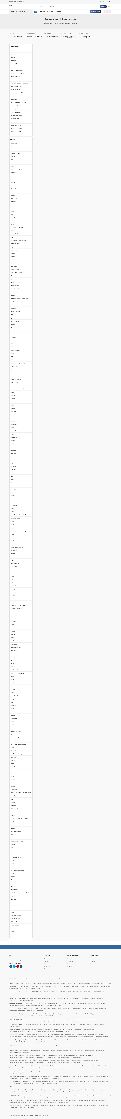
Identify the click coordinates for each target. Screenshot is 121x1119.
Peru (12, 702)
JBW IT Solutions (44, 1115)
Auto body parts (84, 986)
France (12, 376)
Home (35, 11)
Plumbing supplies (13, 1015)
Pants (21, 983)
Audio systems (64, 1019)
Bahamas (13, 192)
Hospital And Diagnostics (17, 70)
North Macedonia (15, 563)
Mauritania (13, 592)
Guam (12, 427)
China (12, 282)
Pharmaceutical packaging (49, 1091)
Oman (12, 679)
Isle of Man (13, 466)
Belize (12, 211)
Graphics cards (13, 1010)
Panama (13, 692)
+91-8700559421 (15, 963)
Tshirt (17, 983)
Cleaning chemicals (26, 1005)
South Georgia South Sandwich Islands (21, 792)
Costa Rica (13, 308)
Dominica (13, 330)
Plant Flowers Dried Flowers (80, 978)
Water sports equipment (71, 1100)
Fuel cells (29, 1031)
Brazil (12, 237)
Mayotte (13, 599)
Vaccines (42, 1097)
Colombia (13, 292)
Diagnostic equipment (40, 1055)
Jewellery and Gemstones (17, 105)
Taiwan (12, 834)
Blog (100, 1)
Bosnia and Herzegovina (17, 227)
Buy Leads (50, 11)
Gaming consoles (49, 1021)
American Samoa (15, 153)
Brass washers (20, 1000)
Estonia (12, 356)
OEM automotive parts (23, 986)
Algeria (12, 150)
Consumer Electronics (16, 86)
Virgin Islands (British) (16, 915)
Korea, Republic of (15, 518)
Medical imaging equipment (15, 1057)
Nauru (12, 637)
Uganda (13, 876)
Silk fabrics (52, 1105)
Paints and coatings (81, 1003)
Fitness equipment (19, 1100)
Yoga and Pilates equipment (34, 1102)
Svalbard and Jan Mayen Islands (19, 818)
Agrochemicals (62, 1003)
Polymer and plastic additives (54, 1005)
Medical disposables (73, 1055)
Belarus (12, 204)
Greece (12, 414)
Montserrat (13, 621)
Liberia (12, 544)
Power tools (78, 1013)
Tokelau (13, 850)
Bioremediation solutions (60, 1036)
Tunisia (12, 860)
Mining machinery (56, 1078)
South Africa (14, 789)
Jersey (12, 492)
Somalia (13, 786)
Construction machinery (50, 1013)
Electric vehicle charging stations (17, 1031)
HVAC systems (34, 1015)
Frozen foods (36, 1041)
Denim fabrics (23, 1107)
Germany (13, 402)
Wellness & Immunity (37, 991)
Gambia (13, 395)
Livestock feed (26, 980)
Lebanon (13, 537)
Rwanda (13, 734)
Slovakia (13, 776)
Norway (12, 676)
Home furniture (28, 1045)
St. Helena (13, 805)
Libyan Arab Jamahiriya (17, 547)
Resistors (11, 1026)
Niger (12, 660)
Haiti (12, 443)
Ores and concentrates (92, 1081)
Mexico (12, 602)
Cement (37, 1083)
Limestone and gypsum (28, 1083)
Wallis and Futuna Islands (17, 922)
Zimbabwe (13, 934)
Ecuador (13, 340)
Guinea (12, 434)
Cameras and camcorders (15, 1021)
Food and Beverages (16, 63)
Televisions (56, 1019)
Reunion (13, 724)
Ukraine (13, 879)
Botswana (13, 230)
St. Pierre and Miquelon (17, 808)
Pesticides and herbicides (15, 980)
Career (45, 963)
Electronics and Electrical (17, 73)
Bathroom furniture (90, 1045)
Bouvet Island (14, 234)
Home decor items (79, 1050)
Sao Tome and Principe (17, 754)
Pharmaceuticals (15, 118)
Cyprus (12, 318)
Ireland (12, 479)
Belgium (13, 208)
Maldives (13, 576)
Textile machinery (67, 1076)
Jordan (12, 502)
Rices (19, 978)
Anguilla (13, 163)
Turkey (12, 863)
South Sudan (14, 795)
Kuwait (12, 524)
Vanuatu (13, 902)
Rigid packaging (99, 1089)
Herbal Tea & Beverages (65, 991)
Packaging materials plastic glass (31, 1089)
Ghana (12, 405)
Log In (110, 6)
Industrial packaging (73, 1091)
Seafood (87, 1039)
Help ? (110, 1)
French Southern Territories (18, 389)
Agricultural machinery (34, 1076)
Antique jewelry (89, 1071)
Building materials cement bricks (26, 1013)
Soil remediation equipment (101, 1036)
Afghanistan (14, 143)
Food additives (36, 1039)
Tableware (52, 1050)
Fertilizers (54, 978)
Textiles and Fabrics (16, 125)
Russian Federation (16, 731)
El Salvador (13, 347)
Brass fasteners (67, 998)
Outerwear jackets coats (97, 983)
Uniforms (69, 983)
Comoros (13, 295)
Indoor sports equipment (45, 1100)
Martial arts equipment (63, 1102)
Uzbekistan (13, 899)
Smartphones (27, 1019)
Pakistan (13, 682)
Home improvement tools (15, 1052)
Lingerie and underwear (78, 983)
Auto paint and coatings (34, 988)
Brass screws (100, 998)
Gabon (12, 392)
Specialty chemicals (41, 1003)
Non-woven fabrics (77, 1105)
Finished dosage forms (46, 1095)
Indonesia (13, 469)
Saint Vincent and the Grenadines (19, 744)
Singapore (13, 773)
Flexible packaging (89, 1089)
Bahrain (13, 195)
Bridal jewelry (81, 1071)
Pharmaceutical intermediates (16, 1097)
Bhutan (12, 221)
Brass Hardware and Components (19, 83)
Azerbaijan (13, 188)
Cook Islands (14, 305)
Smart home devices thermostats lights (64, 1021)
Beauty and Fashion (16, 131)
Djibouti (12, 327)
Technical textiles (87, 1105)
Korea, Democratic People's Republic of (21, 515)
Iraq (12, 476)
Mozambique (14, 628)
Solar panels (25, 1029)
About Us (46, 958)
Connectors (89, 1024)
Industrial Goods (15, 67)
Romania (13, 728)
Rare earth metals (73, 1081)
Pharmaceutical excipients (31, 1097)
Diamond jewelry (45, 1071)
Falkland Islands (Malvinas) (18, 363)
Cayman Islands (15, 269)
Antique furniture (26, 1047)
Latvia (12, 534)
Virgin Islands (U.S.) (16, 918)
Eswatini (13, 821)
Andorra (13, 156)
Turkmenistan (14, 867)
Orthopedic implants (51, 1057)
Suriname (13, 815)
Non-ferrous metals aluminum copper (44, 1081)
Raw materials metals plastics (39, 1065)
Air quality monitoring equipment (34, 1034)
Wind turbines (32, 1029)
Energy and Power (15, 89)
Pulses (89, 978)
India (12, 463)
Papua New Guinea (16, 695)
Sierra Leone (14, 770)
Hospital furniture (63, 1055)
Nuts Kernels (47, 978)
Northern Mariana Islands (17, 673)
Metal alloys (82, 1081)
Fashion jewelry (72, 1071)
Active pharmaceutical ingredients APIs (30, 1095)
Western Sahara (15, 925)
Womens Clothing (37, 983)
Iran (12, 473)
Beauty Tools (26, 995)
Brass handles (84, 998)
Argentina (13, 172)
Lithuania (13, 553)
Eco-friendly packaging (14, 1091)
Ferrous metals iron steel (28, 1081)
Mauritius (13, 595)
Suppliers (58, 11)
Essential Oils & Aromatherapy (50, 991)
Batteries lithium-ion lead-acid (44, 1029)
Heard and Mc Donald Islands (18, 447)
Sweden (13, 825)
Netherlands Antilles (16, 647)
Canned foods (44, 1041)
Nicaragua (13, 657)
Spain (12, 799)
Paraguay (13, 699)
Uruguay (13, 896)
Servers (30, 1008)
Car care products (13, 988)
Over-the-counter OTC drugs (69, 1095)
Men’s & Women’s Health (98, 991)
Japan (12, 498)
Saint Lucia (13, 741)
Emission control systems (30, 1036)
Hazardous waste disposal (87, 1036)
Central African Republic (17, 272)
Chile (12, 279)
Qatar (12, 721)
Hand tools (85, 1013)
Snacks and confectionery (25, 1041)
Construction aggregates (15, 1083)
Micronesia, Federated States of (19, 605)
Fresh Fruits (40, 978)
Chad (12, 276)
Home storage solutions (35, 1050)
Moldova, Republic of (16, 608)
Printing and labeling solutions (76, 1089)
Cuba (12, 314)
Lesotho (13, 540)
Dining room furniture (70, 1045)
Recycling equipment (81, 1034)
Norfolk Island (14, 670)
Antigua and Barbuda (16, 169)
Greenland (13, 418)
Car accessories (75, 986)
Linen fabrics (60, 1105)
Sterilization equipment (76, 1057)
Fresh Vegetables (26, 978)
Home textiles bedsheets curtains (101, 1105)
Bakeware (65, 1050)
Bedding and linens (89, 1050)
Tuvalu (12, 873)
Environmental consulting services (96, 1034)
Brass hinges (76, 998)
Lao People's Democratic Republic (19, 531)
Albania (12, 146)
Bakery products (13, 1041)
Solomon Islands (15, 783)
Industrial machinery (26, 1065)
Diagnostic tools (23, 988)
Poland (12, 712)
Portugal (13, 715)
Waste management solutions (67, 1034)
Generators (55, 1029)
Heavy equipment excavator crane (66, 1013)
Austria (12, 185)
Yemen (12, 928)
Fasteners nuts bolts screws (80, 1065)
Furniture (13, 96)
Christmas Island (15, 285)
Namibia (13, 634)
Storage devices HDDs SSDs (79, 1008)
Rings (19, 1073)
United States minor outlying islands (20, 892)
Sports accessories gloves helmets (17, 1102)
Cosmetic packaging (62, 1091)
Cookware (59, 1050)
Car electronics (56, 986)
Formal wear (108, 983)
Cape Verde (14, 266)
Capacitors (102, 1024)
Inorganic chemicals (52, 1003)
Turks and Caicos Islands (17, 870)
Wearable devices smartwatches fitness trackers (88, 1019)
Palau (12, 686)
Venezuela (13, 909)
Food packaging (26, 1091)
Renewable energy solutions (62, 1031)
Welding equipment (14, 1067)
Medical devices (30, 1055)
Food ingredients (27, 1039)
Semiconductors (30, 1024)
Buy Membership (95, 11)
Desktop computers (47, 1019)
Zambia (12, 931)
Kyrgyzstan (13, 527)
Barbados (13, 201)
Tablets (33, 1019)
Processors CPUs (31, 1010)
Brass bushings (29, 1000)
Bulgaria (13, 247)
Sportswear (56, 983)
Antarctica (13, 166)
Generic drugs (57, 1095)
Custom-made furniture (14, 1047)
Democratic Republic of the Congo (19, 298)
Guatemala (13, 431)
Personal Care (26, 991)
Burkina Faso (14, 250)
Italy (12, 485)
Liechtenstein (14, 550)
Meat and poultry (80, 1039)
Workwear (62, 983)
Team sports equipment (58, 1100)
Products (42, 11)
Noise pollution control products (45, 1036)
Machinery (13, 109)
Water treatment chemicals (38, 1005)
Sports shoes (102, 1100)
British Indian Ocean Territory (18, 240)
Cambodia (13, 256)
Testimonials (70, 966)
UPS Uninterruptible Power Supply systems (43, 1031)
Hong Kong (13, 453)
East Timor (13, 337)
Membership (47, 966)
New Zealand (14, 653)
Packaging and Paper (16, 115)
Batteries (96, 1024)
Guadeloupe (14, 424)
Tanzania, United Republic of (18, 841)
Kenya (12, 508)
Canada (13, 263)
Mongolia (13, 615)
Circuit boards (38, 1024)
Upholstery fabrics (13, 1107)
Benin (12, 214)
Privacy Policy (70, 961)
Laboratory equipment (29, 1057)
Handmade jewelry (99, 1071)
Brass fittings (33, 998)
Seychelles (13, 766)
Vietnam (13, 912)
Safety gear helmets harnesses (97, 1013)
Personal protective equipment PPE (88, 1055)
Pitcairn (12, 708)
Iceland (12, 460)
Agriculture (13, 50)
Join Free (103, 6)
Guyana (13, 440)
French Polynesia (15, 385)
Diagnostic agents (50, 1097)
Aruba (12, 179)
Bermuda (13, 217)
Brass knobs (92, 998)
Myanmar (13, 631)
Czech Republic (15, 321)
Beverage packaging (36, 1091)
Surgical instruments (52, 1055)
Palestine (13, 689)
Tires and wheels (65, 986)
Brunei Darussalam (15, 243)
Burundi (13, 253)
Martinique (13, 589)
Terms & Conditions (71, 958)
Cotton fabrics (26, 1105)
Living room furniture (59, 1045)
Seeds (33, 978)
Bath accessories (100, 1050)
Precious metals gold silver (61, 1081)
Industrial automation (56, 1067)
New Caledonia (14, 650)
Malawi (12, 569)
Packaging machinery (88, 1076)
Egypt (12, 343)
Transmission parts (105, 986)
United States (14, 889)
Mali (12, 579)
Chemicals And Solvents (17, 76)
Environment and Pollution (17, 92)
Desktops (19, 1008)
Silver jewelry (37, 1071)
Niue (12, 666)
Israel (12, 482)
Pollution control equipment (15, 1036)
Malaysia (13, 573)
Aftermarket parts (34, 986)
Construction (14, 57)
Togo (12, 847)
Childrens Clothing (47, 983)
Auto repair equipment (45, 986)
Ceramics (43, 1083)
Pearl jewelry (64, 1071)
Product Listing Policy (72, 963)
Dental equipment (40, 1057)
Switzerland (14, 828)
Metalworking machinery (31, 1078)
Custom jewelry (13, 1073)
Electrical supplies (24, 1015)
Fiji (11, 369)
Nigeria (12, 663)
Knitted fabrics (67, 1105)
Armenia (13, 175)
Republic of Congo (15, 301)
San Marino (14, 750)
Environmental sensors (73, 1036)
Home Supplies (14, 99)
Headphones (72, 1019)
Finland (12, 372)
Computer (13, 60)
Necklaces (25, 1073)
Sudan (12, 812)
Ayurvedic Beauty (77, 991)
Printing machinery (77, 1076)
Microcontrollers (47, 1024)
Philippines (13, 705)
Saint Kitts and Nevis (16, 737)
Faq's (45, 968)
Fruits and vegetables (96, 1039)
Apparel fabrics (31, 1107)
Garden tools (26, 1052)
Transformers (73, 1024)
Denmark (13, 324)
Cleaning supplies (24, 1050)
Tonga (12, 854)
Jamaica (13, 495)
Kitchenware (46, 1050)
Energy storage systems (88, 1029)
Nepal (12, 640)
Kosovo (12, 521)
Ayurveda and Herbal (16, 128)
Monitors (36, 1008)
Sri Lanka (13, 802)
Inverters (62, 1029)
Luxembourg (14, 557)
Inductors (18, 1026)
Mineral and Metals (15, 112)
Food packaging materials (47, 1039)
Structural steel (39, 1013)
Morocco (13, 624)
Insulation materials (55, 1015)
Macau (12, 560)
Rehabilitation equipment (63, 1057)
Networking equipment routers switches (61, 1008)
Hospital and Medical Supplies (18, 102)
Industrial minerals (103, 1081)
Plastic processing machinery (16, 1078)
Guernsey (13, 411)
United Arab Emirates (16, 883)
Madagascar (14, 566)
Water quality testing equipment (51, 1034)
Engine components (94, 986)
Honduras (13, 450)
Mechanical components (66, 1065)
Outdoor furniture (38, 1045)
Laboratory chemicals (14, 1005)
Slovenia (13, 779)
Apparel (13, 54)
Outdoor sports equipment (32, 1100)
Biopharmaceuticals (82, 1095)
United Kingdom (15, 886)
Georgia (13, 398)
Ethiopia (13, 359)
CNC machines (101, 1065)
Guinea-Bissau (14, 437)
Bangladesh (14, 198)
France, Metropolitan (16, 379)
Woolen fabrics (44, 1105)
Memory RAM (40, 1010)
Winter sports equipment (84, 1100)
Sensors (55, 1024)
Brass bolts (12, 1000)
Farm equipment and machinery (100, 978)
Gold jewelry (29, 1071)
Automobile (13, 80)
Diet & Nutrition (86, 991)
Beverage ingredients (60, 1039)
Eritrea (12, 353)
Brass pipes (49, 998)
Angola (12, 159)
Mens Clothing (28, 983)
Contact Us (105, 1)
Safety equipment (24, 1067)
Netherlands (14, 644)
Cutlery (71, 1050)
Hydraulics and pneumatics (42, 1067)
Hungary (13, 456)
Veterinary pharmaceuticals (94, 1095)
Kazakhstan (14, 505)
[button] (21, 11)
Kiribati (12, 511)
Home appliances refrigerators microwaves (33, 1021)
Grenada (13, 421)
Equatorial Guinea (15, 350)
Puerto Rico (14, 718)
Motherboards (21, 1010)
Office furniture (20, 1045)
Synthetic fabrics (35, 1105)
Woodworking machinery (44, 1078)
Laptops (25, 1008)
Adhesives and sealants (93, 1003)
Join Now (108, 11)
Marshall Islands (15, 586)
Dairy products (70, 1039)
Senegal (13, 760)
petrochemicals (71, 1003)
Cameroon (13, 259)
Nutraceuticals (106, 1095)
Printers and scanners (45, 1008)
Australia (13, 182)
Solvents (103, 1003)
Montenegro (14, 618)
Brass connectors (58, 998)
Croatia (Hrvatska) (15, 311)
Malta (12, 582)
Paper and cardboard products (60, 1089)
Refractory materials (52, 1083)
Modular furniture (35, 1047)
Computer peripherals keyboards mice (97, 1008)
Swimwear (87, 983)
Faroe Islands (14, 366)
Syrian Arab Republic (16, 831)
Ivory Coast (13, 489)
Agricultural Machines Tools (65, 978)
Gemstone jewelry (55, 1071)
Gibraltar (13, 408)
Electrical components (53, 1065)
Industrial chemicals (30, 1003)
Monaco (13, 611)
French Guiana (14, 382)
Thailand (13, 844)
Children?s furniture (101, 1045)
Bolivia (12, 224)
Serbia (12, 763)
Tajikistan (13, 838)
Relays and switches (63, 1024)
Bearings (32, 1067)
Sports (12, 122)
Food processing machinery (101, 1076)
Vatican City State (15, 905)
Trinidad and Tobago (16, 857)
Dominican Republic (16, 334)
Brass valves (41, 998)
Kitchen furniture (81, 1045)
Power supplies (81, 1024)
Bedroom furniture (48, 1045)
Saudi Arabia (14, 757)
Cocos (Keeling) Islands (17, 288)
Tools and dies (92, 1065)
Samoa (12, 747)
